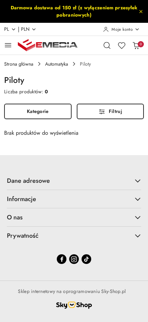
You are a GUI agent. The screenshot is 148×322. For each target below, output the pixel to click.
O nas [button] (15, 217)
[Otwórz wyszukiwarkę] (107, 45)
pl (6, 29)
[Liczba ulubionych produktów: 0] (121, 45)
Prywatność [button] (23, 235)
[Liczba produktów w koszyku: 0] (136, 45)
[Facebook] (61, 259)
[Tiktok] (86, 259)
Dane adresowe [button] (28, 180)
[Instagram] (74, 259)
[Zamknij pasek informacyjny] (141, 11)
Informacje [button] (21, 199)
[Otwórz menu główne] (8, 45)
